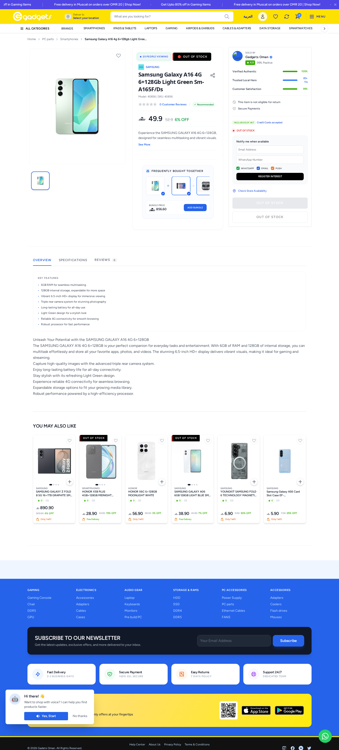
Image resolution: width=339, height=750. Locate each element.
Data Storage (270, 28)
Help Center (137, 744)
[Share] (212, 75)
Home (31, 39)
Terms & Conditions (197, 744)
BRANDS (67, 28)
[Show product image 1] (50, 484)
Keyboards (132, 604)
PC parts (48, 39)
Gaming (172, 28)
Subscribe (288, 640)
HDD (176, 598)
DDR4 (177, 611)
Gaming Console (39, 598)
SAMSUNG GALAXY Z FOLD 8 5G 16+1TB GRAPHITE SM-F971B (53, 493)
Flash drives (278, 611)
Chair (31, 604)
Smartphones (94, 28)
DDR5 (31, 611)
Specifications (73, 260)
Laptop (129, 598)
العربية (248, 16)
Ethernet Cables (233, 611)
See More (144, 144)
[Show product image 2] (53, 484)
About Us (155, 744)
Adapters (82, 604)
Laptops (151, 28)
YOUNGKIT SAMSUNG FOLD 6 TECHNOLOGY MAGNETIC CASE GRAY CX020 (238, 493)
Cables (81, 611)
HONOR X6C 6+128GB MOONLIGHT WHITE (142, 493)
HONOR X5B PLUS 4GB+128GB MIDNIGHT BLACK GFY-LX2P (97, 493)
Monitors (131, 611)
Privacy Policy (172, 744)
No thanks (80, 716)
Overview (42, 260)
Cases (80, 617)
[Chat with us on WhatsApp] (325, 736)
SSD (176, 604)
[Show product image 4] (58, 484)
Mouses (276, 617)
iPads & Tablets (124, 28)
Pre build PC (133, 617)
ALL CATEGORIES (37, 28)
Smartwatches (300, 28)
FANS (226, 617)
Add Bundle (195, 207)
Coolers (276, 604)
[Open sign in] (262, 16)
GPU (30, 617)
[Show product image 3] (56, 484)
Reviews (105, 260)
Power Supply (232, 598)
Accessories (85, 598)
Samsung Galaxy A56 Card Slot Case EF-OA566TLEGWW (283, 493)
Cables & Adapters (237, 28)
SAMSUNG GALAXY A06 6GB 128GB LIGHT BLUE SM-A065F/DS (192, 493)
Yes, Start (49, 716)
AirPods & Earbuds (200, 28)
